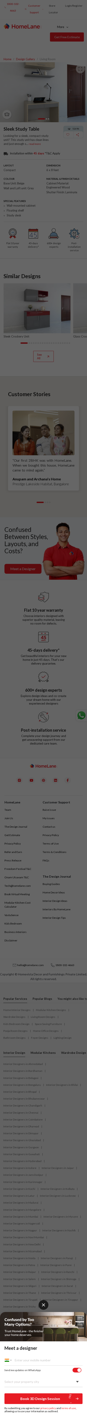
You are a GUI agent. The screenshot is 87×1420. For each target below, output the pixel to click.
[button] (43, 1398)
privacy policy (48, 1408)
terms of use (68, 1408)
